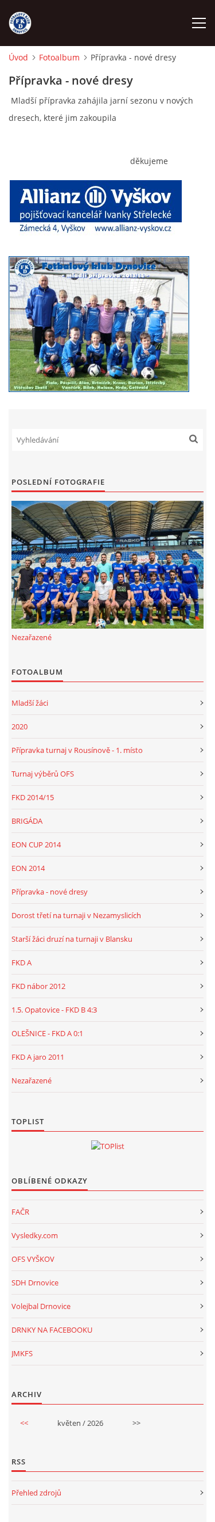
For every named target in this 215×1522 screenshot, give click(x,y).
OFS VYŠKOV (32, 1259)
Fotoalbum (59, 57)
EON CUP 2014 (36, 844)
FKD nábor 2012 (38, 986)
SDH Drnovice (34, 1282)
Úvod (18, 57)
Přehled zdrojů (36, 1492)
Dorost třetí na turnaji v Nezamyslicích (76, 915)
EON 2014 (28, 868)
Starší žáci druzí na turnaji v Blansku (71, 939)
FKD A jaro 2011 (37, 1057)
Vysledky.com (34, 1235)
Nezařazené (31, 637)
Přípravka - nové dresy (49, 891)
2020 (19, 726)
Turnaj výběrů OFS (42, 773)
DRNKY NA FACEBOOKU (51, 1330)
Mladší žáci (29, 703)
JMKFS (22, 1353)
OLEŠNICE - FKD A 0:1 (47, 1033)
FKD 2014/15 (32, 797)
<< (24, 1423)
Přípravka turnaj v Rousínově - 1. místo (77, 750)
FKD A (21, 962)
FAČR (20, 1212)
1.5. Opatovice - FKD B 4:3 (54, 1009)
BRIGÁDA (26, 821)
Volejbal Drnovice (41, 1306)
